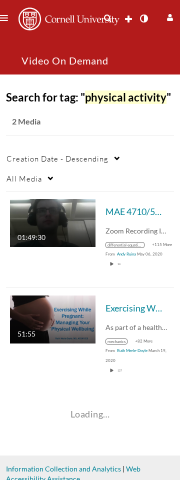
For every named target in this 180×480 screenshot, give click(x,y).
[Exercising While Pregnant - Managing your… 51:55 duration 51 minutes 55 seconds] (53, 318)
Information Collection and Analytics (63, 468)
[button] (169, 16)
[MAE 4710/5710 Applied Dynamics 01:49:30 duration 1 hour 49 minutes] (53, 222)
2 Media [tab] (26, 121)
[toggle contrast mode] (143, 19)
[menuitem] (107, 19)
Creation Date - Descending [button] (57, 158)
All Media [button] (24, 178)
